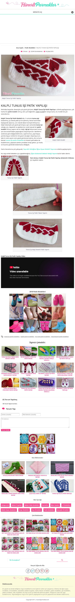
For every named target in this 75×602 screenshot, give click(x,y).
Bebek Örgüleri (17, 505)
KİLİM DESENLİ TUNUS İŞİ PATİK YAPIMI (28, 358)
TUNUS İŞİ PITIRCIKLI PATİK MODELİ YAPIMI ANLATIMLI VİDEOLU (46, 390)
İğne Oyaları (55, 505)
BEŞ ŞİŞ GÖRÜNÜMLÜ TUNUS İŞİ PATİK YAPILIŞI (64, 358)
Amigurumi (5, 505)
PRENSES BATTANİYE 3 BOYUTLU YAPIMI (37, 476)
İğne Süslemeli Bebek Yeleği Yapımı (44, 153)
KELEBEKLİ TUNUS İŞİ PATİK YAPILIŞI (65, 389)
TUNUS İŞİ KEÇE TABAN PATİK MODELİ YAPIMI (10, 358)
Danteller (45, 505)
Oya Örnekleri (36, 510)
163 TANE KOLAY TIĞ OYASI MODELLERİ (37, 533)
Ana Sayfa (19, 48)
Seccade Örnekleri (63, 510)
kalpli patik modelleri (27, 336)
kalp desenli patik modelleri (60, 336)
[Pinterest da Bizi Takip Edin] (42, 571)
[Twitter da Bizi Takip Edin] (32, 571)
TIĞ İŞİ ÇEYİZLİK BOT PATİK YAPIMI (13, 475)
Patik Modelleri (30, 48)
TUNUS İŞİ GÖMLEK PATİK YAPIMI (28, 374)
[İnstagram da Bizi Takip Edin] (37, 571)
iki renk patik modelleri (42, 336)
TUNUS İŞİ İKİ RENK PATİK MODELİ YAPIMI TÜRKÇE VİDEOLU (46, 358)
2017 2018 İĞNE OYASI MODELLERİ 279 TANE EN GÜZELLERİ (13, 534)
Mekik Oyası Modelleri (8, 510)
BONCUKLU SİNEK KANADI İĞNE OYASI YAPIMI (13, 494)
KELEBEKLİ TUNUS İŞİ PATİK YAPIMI (46, 374)
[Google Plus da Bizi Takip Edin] (47, 571)
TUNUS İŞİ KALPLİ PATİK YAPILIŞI (62, 493)
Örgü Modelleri (24, 510)
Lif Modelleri (66, 505)
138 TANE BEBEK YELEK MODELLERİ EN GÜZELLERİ (37, 552)
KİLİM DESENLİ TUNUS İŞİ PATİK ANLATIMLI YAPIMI (64, 374)
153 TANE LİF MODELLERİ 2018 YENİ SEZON (62, 534)
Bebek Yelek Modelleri (32, 505)
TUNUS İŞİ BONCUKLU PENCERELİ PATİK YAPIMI (10, 389)
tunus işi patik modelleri (15, 140)
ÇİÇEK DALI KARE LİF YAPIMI (37, 493)
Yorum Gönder (6, 430)
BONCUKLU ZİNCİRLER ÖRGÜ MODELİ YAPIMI (62, 476)
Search (62, 560)
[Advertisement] (37, 28)
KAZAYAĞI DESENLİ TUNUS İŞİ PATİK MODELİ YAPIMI (10, 374)
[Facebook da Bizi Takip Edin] (28, 571)
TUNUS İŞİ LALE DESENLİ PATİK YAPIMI (28, 389)
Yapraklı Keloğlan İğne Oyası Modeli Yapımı (39, 149)
